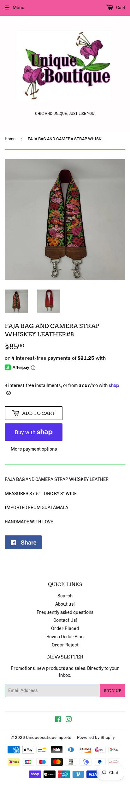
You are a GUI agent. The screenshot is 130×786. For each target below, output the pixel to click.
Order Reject (65, 645)
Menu (19, 7)
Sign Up (112, 690)
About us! (65, 604)
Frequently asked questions (65, 612)
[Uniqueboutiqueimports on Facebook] (58, 720)
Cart (120, 7)
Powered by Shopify (96, 737)
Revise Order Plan (65, 636)
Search (65, 596)
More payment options (34, 449)
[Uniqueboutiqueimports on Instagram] (69, 720)
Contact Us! (65, 620)
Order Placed (65, 628)
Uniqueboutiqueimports (48, 737)
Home (10, 138)
